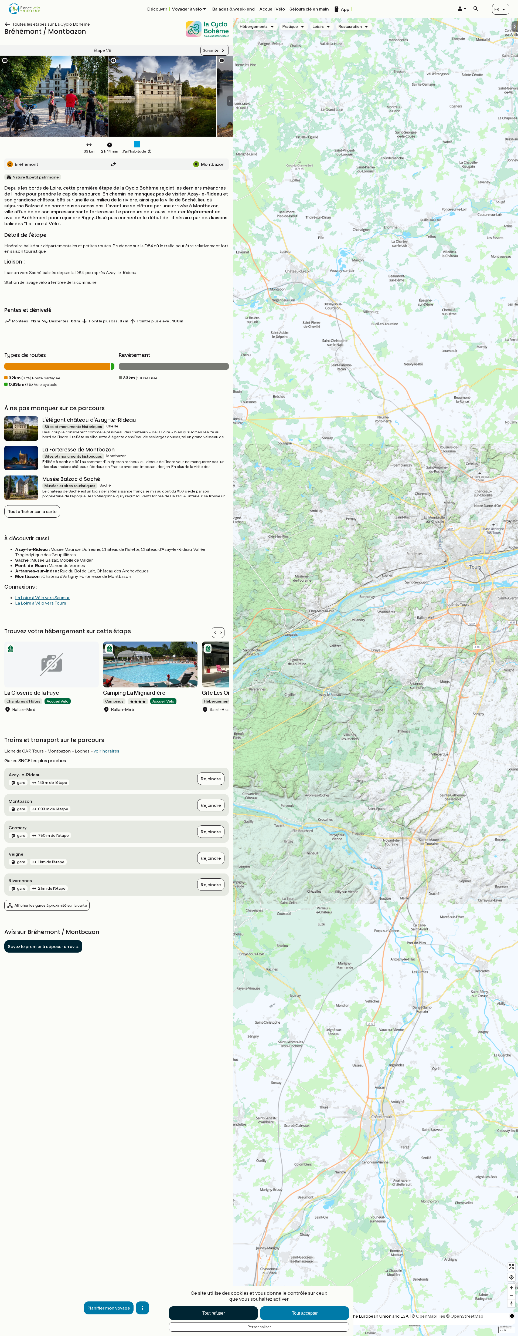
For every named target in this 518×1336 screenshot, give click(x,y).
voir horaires (106, 751)
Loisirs (318, 26)
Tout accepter (305, 1313)
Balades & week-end (233, 9)
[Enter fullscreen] (511, 1267)
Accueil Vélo (272, 9)
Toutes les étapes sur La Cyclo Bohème (51, 24)
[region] (375, 677)
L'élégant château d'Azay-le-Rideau (89, 420)
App (345, 9)
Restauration (350, 26)
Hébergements (254, 26)
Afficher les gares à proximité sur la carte (51, 905)
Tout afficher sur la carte (32, 511)
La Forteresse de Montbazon (78, 449)
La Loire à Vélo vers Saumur (42, 597)
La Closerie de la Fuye (31, 693)
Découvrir (157, 9)
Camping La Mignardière (134, 693)
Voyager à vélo (187, 9)
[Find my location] (511, 1277)
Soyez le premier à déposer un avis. (43, 946)
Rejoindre (211, 778)
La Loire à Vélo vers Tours (40, 603)
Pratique (290, 26)
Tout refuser (213, 1313)
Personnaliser (259, 1327)
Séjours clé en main (309, 9)
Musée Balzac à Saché (71, 479)
